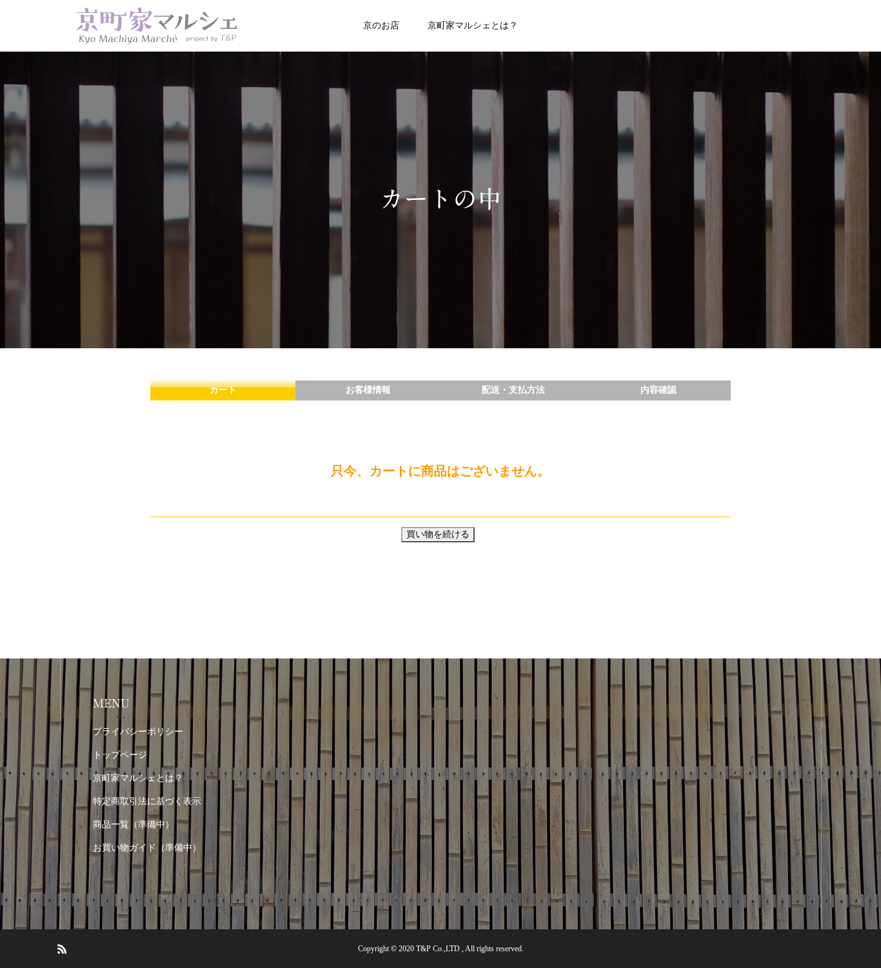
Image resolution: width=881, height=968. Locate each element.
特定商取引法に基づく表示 (147, 801)
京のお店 (381, 25)
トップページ (120, 755)
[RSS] (61, 948)
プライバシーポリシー (138, 731)
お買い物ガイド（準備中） (147, 848)
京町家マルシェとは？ (473, 25)
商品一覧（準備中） (133, 824)
